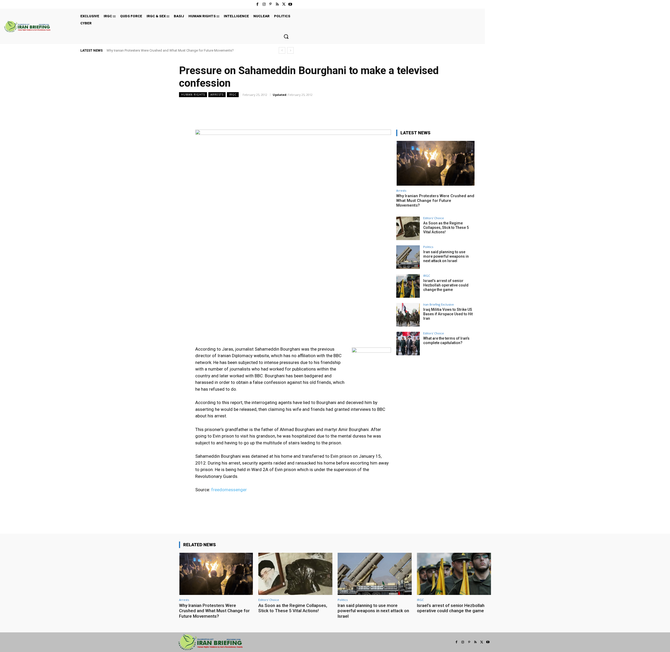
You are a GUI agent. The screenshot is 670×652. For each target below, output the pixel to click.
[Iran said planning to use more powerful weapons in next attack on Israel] (408, 257)
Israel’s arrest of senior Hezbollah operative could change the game (445, 285)
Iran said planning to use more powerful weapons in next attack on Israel (446, 256)
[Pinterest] (270, 4)
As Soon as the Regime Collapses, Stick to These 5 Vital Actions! (446, 227)
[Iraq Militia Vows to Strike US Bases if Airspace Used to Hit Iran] (408, 315)
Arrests (217, 94)
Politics (428, 246)
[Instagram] (264, 4)
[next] (290, 50)
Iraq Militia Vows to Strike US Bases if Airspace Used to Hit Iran (448, 314)
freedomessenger (229, 489)
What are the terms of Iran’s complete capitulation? (446, 340)
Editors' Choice (433, 218)
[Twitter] (284, 4)
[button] (286, 36)
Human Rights (193, 94)
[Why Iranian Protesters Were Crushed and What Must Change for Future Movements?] (435, 163)
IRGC (233, 94)
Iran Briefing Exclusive (438, 304)
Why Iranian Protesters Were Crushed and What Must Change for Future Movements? (170, 50)
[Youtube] (290, 4)
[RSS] (277, 4)
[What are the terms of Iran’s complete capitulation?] (408, 343)
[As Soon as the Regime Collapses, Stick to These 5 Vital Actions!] (408, 228)
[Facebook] (257, 4)
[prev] (282, 50)
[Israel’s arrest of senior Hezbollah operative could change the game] (408, 286)
